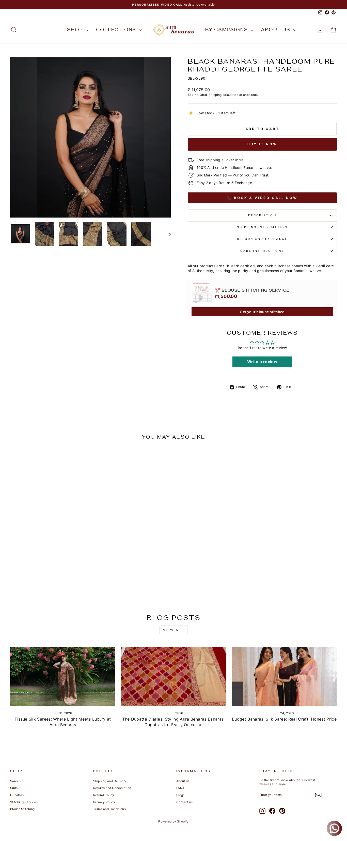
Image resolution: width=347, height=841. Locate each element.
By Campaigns (227, 29)
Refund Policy (103, 795)
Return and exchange (262, 239)
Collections (117, 29)
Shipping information (262, 227)
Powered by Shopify (173, 821)
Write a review (262, 361)
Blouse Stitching (22, 809)
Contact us (184, 802)
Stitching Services (24, 802)
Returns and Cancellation (112, 788)
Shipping (215, 95)
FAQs (180, 788)
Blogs (180, 795)
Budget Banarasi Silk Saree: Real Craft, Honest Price (284, 719)
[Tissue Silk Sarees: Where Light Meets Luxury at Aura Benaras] (62, 676)
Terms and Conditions (109, 809)
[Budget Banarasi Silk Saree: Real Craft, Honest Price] (284, 676)
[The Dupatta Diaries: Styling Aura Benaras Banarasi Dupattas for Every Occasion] (173, 676)
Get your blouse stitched (262, 312)
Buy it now (262, 144)
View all (173, 630)
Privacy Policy (104, 802)
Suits (14, 788)
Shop (76, 29)
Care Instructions (262, 251)
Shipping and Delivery (109, 781)
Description (262, 215)
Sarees (15, 781)
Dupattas (17, 795)
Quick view (49, 563)
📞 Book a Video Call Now (262, 198)
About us (276, 29)
